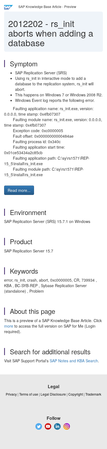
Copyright (75, 394)
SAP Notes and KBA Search (74, 360)
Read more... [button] (19, 190)
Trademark (93, 394)
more (8, 326)
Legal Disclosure (53, 394)
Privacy (11, 394)
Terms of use (28, 394)
